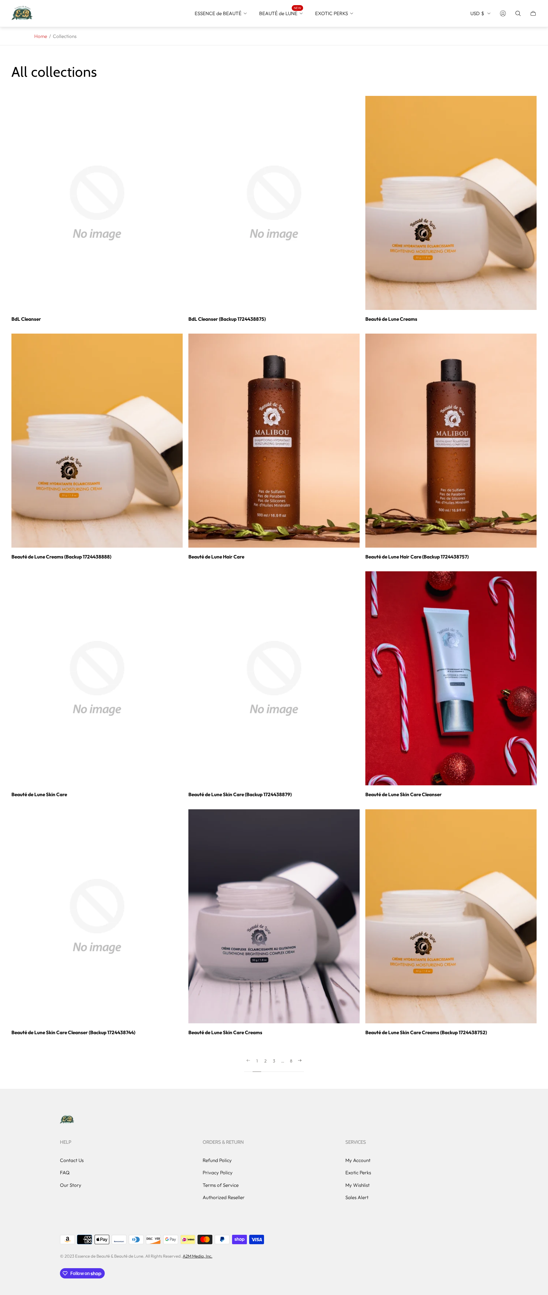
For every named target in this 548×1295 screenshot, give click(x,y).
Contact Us (72, 1160)
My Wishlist (357, 1185)
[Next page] (299, 1065)
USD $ (477, 13)
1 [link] (257, 1061)
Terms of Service (221, 1185)
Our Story (70, 1185)
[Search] (518, 13)
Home (40, 36)
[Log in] (503, 13)
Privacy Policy (218, 1172)
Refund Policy (217, 1160)
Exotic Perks (358, 1172)
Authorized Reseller (224, 1197)
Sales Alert (356, 1197)
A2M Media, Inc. (197, 1256)
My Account (357, 1160)
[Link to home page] (67, 1119)
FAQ (65, 1172)
